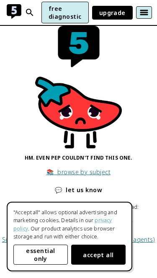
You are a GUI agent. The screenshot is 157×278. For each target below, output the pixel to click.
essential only (40, 255)
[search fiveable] (29, 12)
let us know (78, 190)
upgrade (112, 13)
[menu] (144, 12)
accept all (98, 255)
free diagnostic (65, 12)
